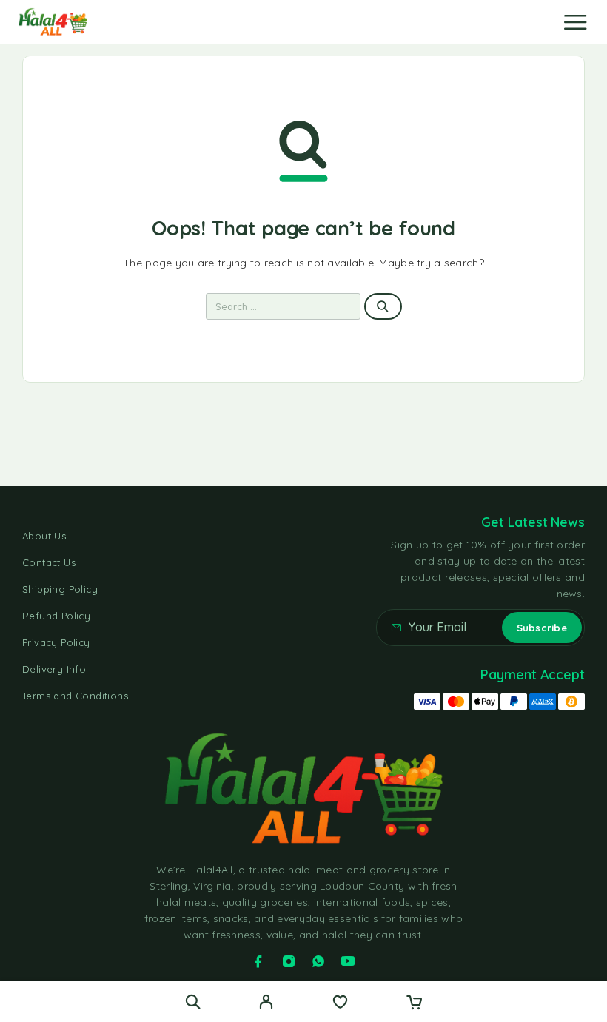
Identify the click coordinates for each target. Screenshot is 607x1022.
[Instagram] (289, 961)
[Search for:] (283, 306)
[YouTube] (348, 961)
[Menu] (575, 22)
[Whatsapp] (318, 961)
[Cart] (414, 1003)
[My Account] (266, 1003)
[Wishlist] (340, 1003)
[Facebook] (258, 961)
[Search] (193, 1001)
